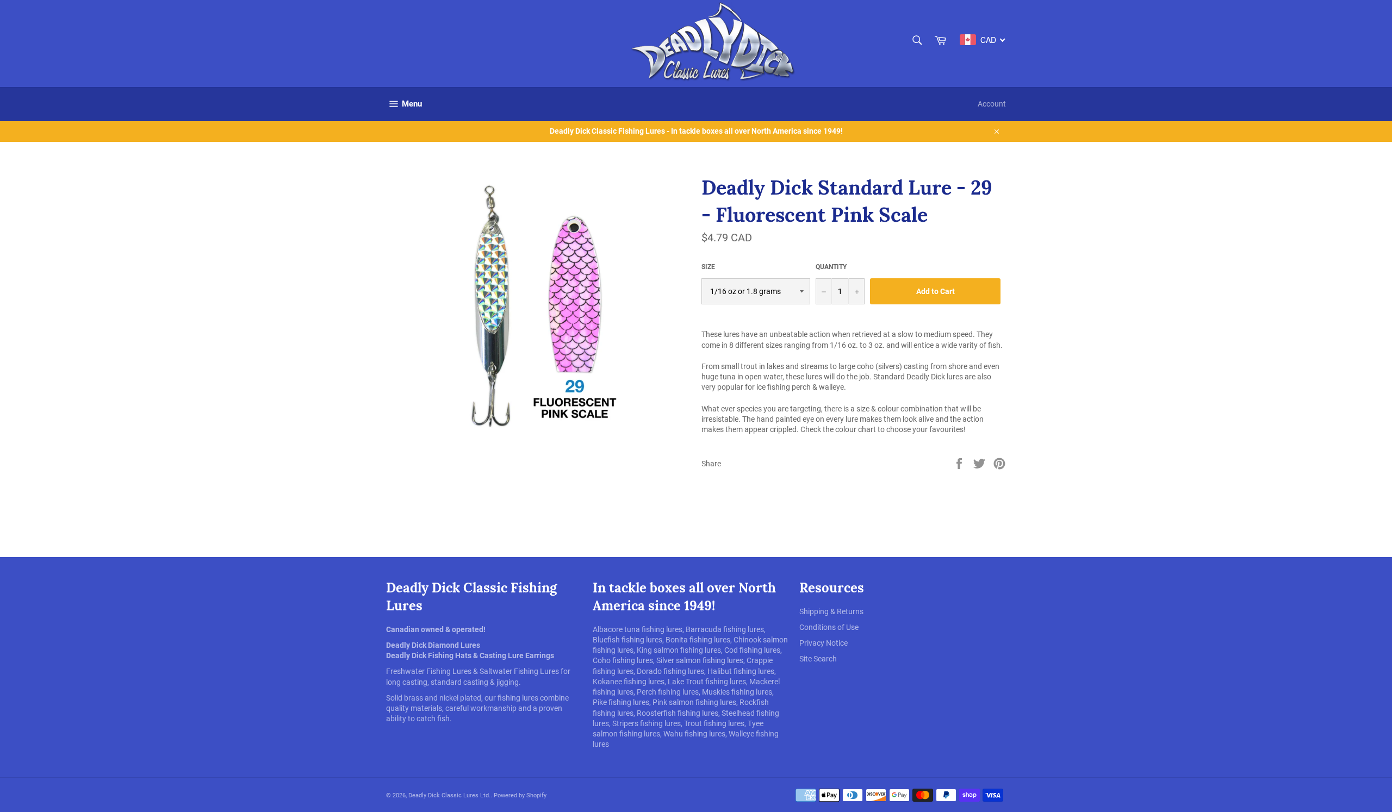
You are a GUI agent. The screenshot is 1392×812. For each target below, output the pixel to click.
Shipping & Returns (831, 611)
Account (992, 103)
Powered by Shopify (520, 795)
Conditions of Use (829, 627)
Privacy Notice (823, 643)
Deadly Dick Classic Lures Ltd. (449, 795)
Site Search (818, 658)
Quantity (831, 267)
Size (708, 267)
